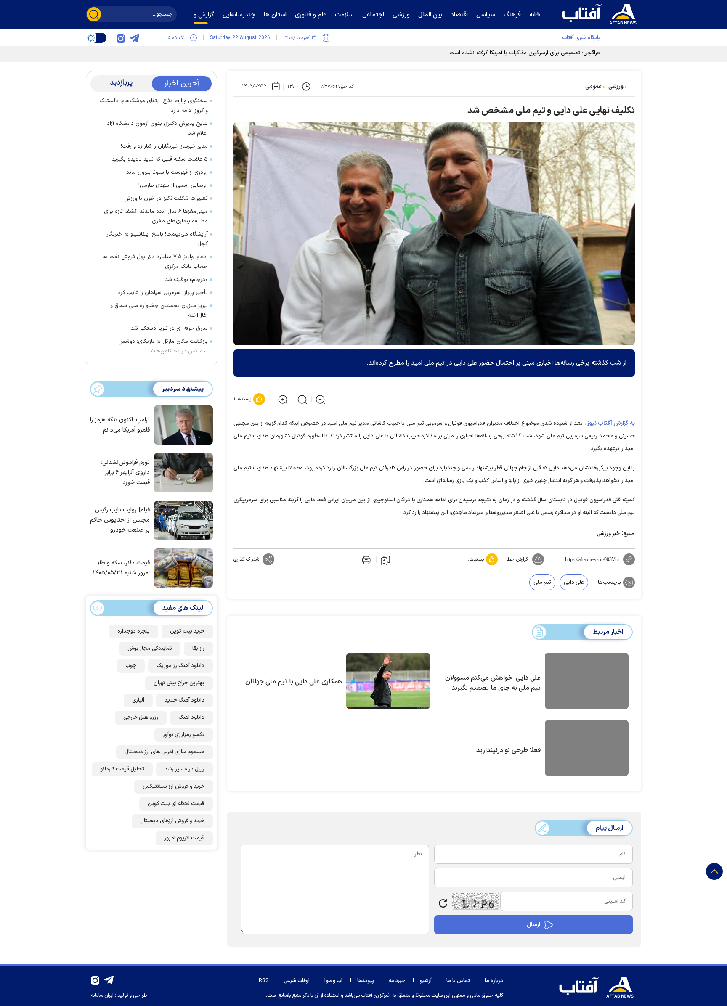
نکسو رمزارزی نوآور (183, 735)
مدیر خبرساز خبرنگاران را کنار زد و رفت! (164, 146)
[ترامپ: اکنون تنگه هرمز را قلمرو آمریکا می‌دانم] (181, 424)
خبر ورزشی (608, 533)
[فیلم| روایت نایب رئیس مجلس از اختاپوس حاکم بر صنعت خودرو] (181, 519)
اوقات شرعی (297, 981)
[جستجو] (94, 14)
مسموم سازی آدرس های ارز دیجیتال (164, 752)
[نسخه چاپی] (366, 559)
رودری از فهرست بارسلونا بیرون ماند (167, 172)
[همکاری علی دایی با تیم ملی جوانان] (388, 681)
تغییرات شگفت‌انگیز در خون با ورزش (166, 198)
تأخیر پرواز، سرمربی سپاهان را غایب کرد (163, 293)
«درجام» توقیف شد (186, 279)
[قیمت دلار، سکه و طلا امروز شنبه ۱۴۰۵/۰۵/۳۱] (181, 567)
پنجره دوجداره (133, 631)
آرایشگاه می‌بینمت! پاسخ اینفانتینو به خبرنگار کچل (157, 239)
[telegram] (134, 37)
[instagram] (121, 38)
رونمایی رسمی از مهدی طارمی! (173, 185)
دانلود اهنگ (191, 717)
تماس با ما (458, 981)
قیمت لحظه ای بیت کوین (176, 804)
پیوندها (365, 981)
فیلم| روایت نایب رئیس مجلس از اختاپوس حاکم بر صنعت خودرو (120, 520)
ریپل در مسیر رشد (184, 769)
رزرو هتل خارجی (140, 717)
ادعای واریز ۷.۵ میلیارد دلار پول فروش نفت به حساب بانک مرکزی (155, 262)
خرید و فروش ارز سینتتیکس (173, 786)
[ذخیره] (385, 560)
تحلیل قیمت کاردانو (122, 769)
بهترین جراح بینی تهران (179, 683)
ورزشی (616, 86)
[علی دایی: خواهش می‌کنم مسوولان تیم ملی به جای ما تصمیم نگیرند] (587, 682)
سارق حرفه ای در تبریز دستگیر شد (169, 328)
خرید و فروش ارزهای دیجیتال (172, 821)
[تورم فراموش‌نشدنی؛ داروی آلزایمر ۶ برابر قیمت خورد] (181, 472)
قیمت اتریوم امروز (184, 838)
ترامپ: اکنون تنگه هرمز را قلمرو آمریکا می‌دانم (120, 425)
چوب (130, 666)
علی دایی (574, 582)
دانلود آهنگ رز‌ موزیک (180, 666)
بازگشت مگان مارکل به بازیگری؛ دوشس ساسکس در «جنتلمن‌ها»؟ (163, 346)
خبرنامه (397, 981)
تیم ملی (542, 582)
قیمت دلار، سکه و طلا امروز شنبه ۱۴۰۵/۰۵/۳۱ (121, 568)
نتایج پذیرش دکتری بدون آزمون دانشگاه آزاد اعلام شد (157, 128)
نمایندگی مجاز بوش (149, 648)
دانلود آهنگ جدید (184, 700)
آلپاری (138, 700)
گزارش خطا (517, 559)
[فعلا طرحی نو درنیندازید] (587, 749)
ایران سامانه (102, 995)
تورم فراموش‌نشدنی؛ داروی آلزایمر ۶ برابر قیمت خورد (125, 472)
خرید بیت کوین (187, 631)
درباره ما (494, 981)
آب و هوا (333, 981)
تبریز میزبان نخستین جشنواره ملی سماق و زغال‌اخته (159, 311)
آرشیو (426, 981)
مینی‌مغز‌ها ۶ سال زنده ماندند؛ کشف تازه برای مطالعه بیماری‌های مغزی (156, 216)
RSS (264, 981)
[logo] (601, 13)
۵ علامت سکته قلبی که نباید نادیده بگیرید (160, 159)
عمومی (593, 86)
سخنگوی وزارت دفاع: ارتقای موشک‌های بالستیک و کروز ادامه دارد (153, 106)
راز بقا (198, 648)
